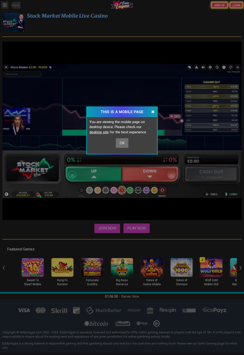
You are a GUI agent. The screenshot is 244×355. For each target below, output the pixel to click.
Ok (122, 143)
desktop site (99, 132)
